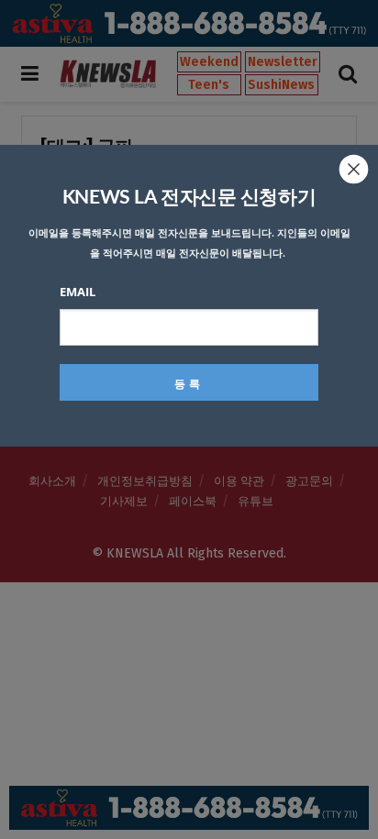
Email (77, 291)
